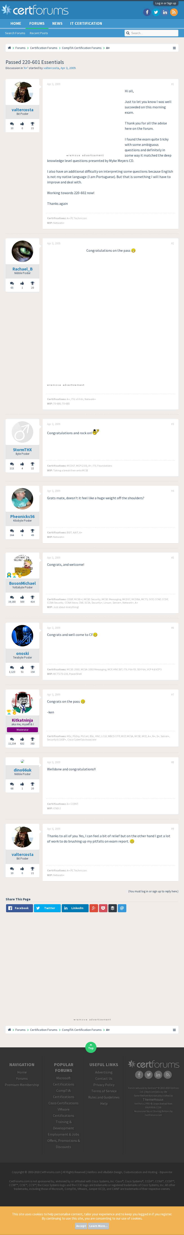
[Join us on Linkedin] (164, 12)
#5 (172, 558)
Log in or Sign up (166, 3)
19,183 (12, 601)
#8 (172, 762)
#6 (172, 628)
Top (91, 1048)
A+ (25, 68)
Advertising (104, 1072)
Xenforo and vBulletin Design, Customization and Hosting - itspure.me (129, 1172)
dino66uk (22, 769)
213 (12, 468)
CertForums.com (153, 1115)
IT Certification (86, 23)
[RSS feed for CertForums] (173, 12)
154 (33, 671)
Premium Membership (22, 1084)
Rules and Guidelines (104, 1097)
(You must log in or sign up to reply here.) (153, 891)
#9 (172, 829)
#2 (172, 243)
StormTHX (22, 449)
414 (33, 601)
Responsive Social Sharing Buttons (152, 1111)
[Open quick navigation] (174, 47)
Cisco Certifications (63, 1103)
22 (32, 468)
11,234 (12, 743)
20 (32, 287)
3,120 (12, 671)
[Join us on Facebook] (146, 12)
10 (12, 128)
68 (12, 788)
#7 (172, 694)
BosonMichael (22, 583)
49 (32, 535)
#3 (172, 424)
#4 (172, 491)
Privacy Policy (103, 1084)
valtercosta (51, 68)
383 (33, 743)
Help (104, 1103)
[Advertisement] (85, 119)
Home (16, 23)
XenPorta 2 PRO (142, 1103)
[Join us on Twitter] (155, 12)
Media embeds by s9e (156, 1091)
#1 (172, 84)
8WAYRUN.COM (153, 1107)
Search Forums (15, 33)
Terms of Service (104, 1091)
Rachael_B (23, 268)
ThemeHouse (153, 1099)
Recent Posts (39, 33)
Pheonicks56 (22, 516)
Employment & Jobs (63, 1134)
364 (12, 535)
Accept (81, 1226)
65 (12, 287)
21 (32, 128)
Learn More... (98, 1226)
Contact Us (103, 1078)
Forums (37, 23)
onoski (22, 653)
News (57, 23)
